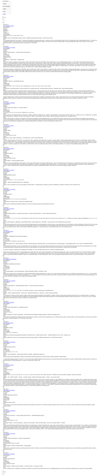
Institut (4, 8)
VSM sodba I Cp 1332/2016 (9, 189)
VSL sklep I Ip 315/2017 (8, 125)
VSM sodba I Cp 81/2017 (8, 208)
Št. (3, 22)
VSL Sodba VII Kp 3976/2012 (9, 259)
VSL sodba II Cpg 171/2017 (9, 47)
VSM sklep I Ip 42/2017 (8, 76)
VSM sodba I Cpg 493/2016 (9, 342)
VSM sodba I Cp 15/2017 (8, 170)
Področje (5, 29)
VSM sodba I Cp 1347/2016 (9, 280)
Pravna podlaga (6, 6)
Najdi (4, 14)
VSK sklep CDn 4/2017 (8, 322)
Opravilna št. (6, 1)
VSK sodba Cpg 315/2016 (8, 390)
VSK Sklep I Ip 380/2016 (8, 302)
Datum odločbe (6, 27)
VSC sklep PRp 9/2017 (8, 231)
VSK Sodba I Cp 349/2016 (9, 102)
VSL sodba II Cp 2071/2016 (9, 433)
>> (3, 20)
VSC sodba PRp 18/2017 (8, 25)
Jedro (4, 11)
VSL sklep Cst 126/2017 (8, 365)
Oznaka (4, 3)
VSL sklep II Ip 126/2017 (8, 148)
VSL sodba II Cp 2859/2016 (9, 410)
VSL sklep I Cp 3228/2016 (9, 454)
